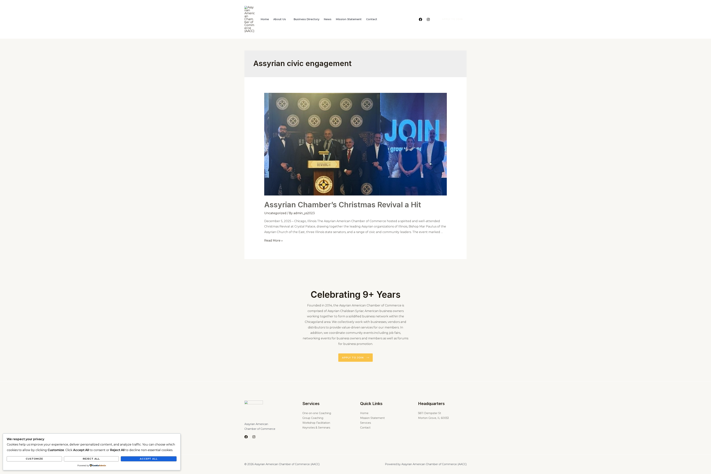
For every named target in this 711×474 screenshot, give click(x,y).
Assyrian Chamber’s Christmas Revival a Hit (342, 204)
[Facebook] (420, 19)
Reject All (91, 458)
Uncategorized (275, 213)
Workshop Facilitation (316, 422)
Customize (34, 458)
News (327, 19)
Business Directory (306, 19)
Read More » (273, 240)
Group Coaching (312, 418)
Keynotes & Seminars (316, 427)
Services (365, 422)
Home (265, 19)
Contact (371, 19)
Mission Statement (349, 19)
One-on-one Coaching (316, 413)
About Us (279, 19)
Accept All (149, 458)
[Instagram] (428, 19)
